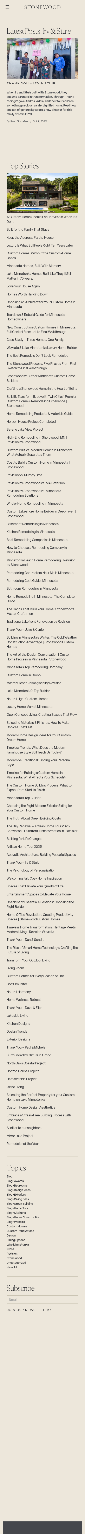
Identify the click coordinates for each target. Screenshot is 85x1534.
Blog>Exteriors (16, 1194)
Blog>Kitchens (16, 1213)
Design (11, 1235)
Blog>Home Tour (17, 1208)
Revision (12, 1253)
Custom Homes (17, 1226)
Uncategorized (16, 1263)
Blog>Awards (15, 1181)
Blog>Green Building (20, 1204)
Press (10, 1249)
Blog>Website (16, 1222)
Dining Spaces (16, 1240)
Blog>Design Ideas (19, 1190)
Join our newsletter (28, 1310)
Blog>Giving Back (18, 1199)
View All (12, 1267)
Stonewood (14, 1258)
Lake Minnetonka (18, 1244)
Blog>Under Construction (23, 1217)
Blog (9, 1176)
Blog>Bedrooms (17, 1185)
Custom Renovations (20, 1231)
